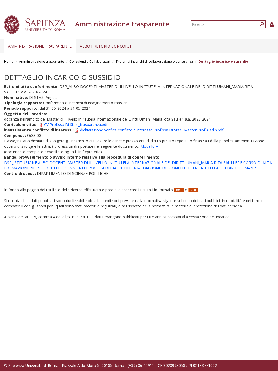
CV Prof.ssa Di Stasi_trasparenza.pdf (76, 124)
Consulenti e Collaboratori (90, 61)
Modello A (149, 146)
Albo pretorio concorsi (105, 46)
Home (9, 61)
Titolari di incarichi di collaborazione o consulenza (154, 61)
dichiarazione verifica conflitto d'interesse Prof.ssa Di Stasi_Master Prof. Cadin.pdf (151, 130)
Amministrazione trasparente (40, 46)
